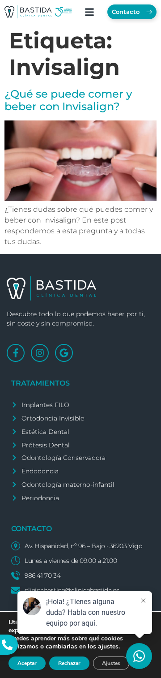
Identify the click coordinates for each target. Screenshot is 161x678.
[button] (89, 11)
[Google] (64, 353)
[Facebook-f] (16, 353)
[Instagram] (40, 353)
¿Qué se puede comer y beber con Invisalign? (68, 100)
